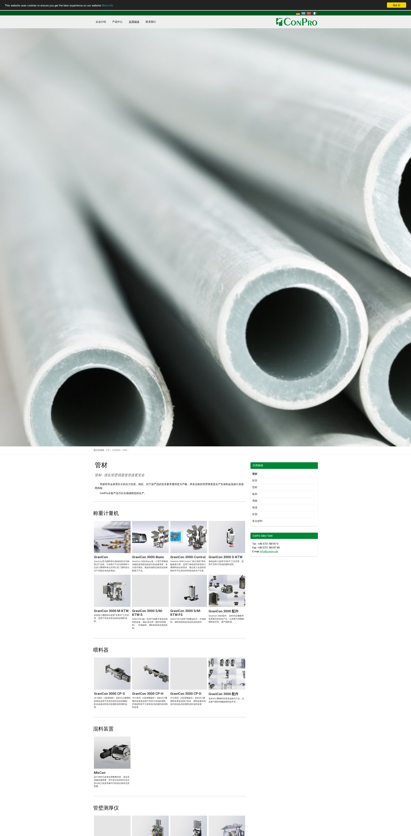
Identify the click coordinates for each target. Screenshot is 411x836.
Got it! (396, 5)
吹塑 (254, 514)
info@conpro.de (269, 551)
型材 (254, 487)
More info (107, 5)
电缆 (254, 507)
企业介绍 (101, 21)
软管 (254, 480)
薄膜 (254, 500)
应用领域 (134, 21)
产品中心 (117, 21)
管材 (125, 450)
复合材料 (257, 521)
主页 (108, 450)
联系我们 (151, 21)
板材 (254, 494)
